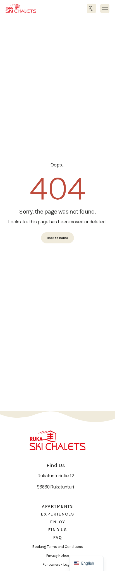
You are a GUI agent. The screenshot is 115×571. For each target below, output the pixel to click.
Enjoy (57, 521)
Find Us (57, 529)
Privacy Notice (57, 555)
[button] (104, 8)
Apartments (57, 506)
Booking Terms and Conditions (57, 547)
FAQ (57, 537)
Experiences (57, 514)
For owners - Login (57, 564)
